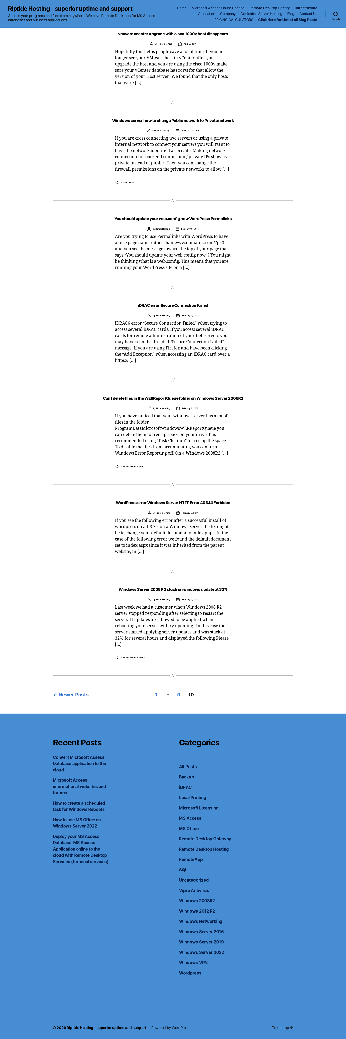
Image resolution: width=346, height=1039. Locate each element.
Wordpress (190, 973)
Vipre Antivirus (194, 890)
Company (228, 14)
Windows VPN (193, 962)
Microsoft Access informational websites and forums (79, 786)
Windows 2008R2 (197, 900)
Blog (290, 14)
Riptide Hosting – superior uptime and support (106, 1028)
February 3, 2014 (190, 513)
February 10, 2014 (190, 229)
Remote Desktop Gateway (205, 838)
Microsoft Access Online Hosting (218, 8)
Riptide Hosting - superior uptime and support (70, 9)
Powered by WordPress (170, 1028)
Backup (186, 776)
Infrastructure (306, 8)
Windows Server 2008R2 (133, 466)
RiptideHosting (165, 44)
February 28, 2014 (190, 130)
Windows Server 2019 (201, 941)
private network (128, 182)
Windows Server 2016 (201, 931)
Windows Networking (200, 921)
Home (182, 8)
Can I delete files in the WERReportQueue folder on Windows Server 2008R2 (173, 398)
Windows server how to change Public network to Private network (173, 120)
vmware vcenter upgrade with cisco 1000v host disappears (173, 33)
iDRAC (185, 787)
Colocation (206, 14)
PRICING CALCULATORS (233, 20)
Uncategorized (194, 880)
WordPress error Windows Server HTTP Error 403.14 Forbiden (173, 502)
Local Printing (192, 797)
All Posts (188, 766)
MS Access (190, 818)
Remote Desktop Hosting (269, 8)
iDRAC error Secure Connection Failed (173, 305)
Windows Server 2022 (201, 952)
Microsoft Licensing (199, 807)
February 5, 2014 (190, 315)
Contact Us (308, 14)
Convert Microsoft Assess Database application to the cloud (79, 763)
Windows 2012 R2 (197, 911)
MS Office (189, 828)
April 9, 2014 (190, 44)
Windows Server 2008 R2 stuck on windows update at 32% (173, 589)
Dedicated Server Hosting (261, 14)
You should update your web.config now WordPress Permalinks (173, 218)
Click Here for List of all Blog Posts (287, 20)
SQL (183, 869)
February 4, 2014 (190, 408)
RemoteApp (191, 859)
